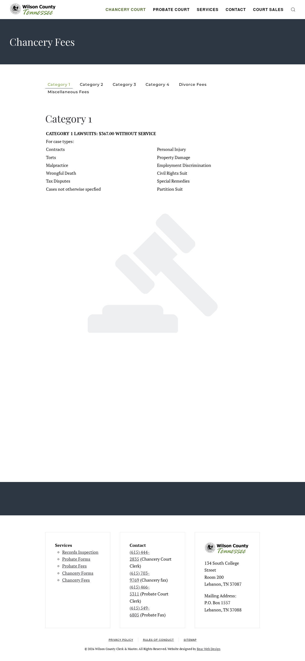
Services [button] (208, 9)
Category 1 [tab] (59, 84)
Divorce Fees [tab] (193, 84)
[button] (293, 9)
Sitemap (190, 639)
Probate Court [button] (171, 9)
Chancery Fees (76, 580)
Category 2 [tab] (91, 84)
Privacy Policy (121, 639)
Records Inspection (80, 552)
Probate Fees (74, 566)
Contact (236, 9)
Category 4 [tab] (157, 84)
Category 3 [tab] (124, 84)
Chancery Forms (77, 573)
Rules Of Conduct (158, 639)
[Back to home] (33, 9)
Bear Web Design (208, 649)
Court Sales (268, 9)
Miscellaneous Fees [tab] (68, 92)
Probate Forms (76, 559)
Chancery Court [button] (126, 9)
